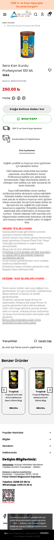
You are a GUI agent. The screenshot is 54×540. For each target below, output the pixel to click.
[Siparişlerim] (42, 14)
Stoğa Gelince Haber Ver (27, 109)
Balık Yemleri (8, 22)
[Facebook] (4, 516)
